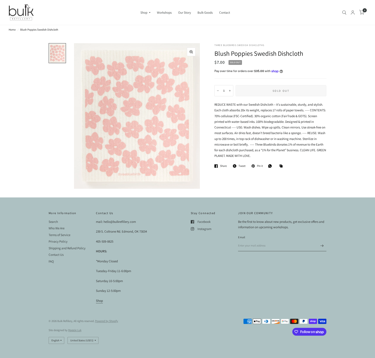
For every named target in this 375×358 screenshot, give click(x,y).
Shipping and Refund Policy (67, 248)
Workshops (164, 12)
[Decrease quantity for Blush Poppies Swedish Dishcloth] (218, 90)
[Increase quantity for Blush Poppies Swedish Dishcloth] (230, 90)
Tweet (241, 166)
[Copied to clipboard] (282, 166)
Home (12, 29)
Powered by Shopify (106, 321)
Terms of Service (59, 235)
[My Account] (353, 12)
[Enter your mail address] (322, 245)
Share (223, 166)
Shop (143, 12)
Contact (224, 12)
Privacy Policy (58, 241)
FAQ (51, 261)
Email (241, 237)
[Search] (344, 12)
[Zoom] (191, 52)
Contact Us (56, 255)
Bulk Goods (205, 12)
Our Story (184, 12)
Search (53, 222)
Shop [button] (99, 301)
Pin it (260, 166)
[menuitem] (145, 13)
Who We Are (56, 228)
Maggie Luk (74, 330)
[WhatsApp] (271, 166)
